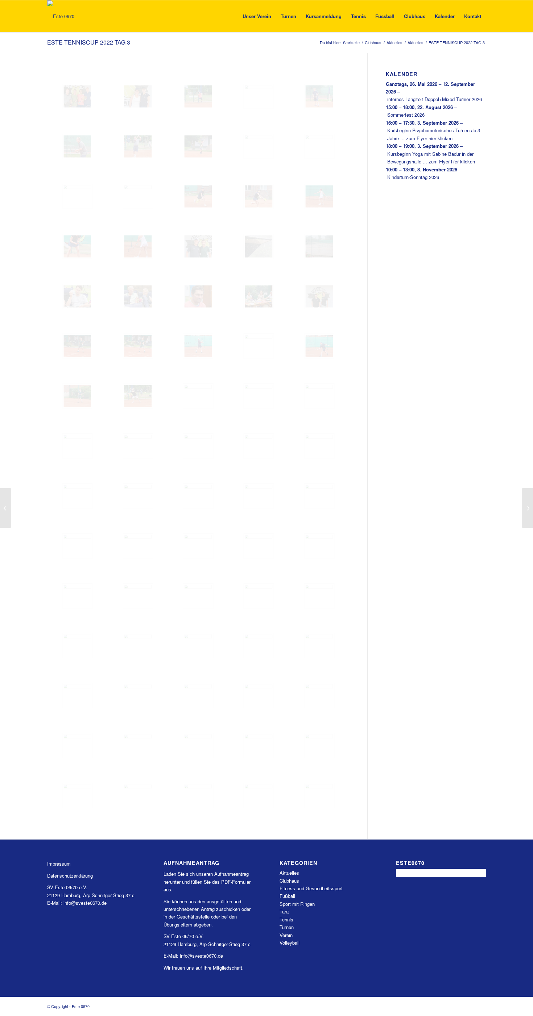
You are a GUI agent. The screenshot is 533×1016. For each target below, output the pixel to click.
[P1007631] (198, 796)
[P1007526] (138, 546)
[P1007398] (258, 96)
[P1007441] (77, 246)
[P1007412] (138, 146)
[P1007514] (77, 496)
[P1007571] (258, 646)
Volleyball (289, 942)
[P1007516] (138, 496)
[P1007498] (319, 396)
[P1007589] (77, 746)
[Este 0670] (60, 16)
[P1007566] (198, 646)
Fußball (287, 895)
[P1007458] (198, 296)
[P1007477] (319, 346)
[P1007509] (258, 446)
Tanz (285, 911)
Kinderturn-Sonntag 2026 (413, 177)
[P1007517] (198, 496)
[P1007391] (77, 96)
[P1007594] (138, 746)
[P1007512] (319, 446)
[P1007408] (319, 96)
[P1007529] (198, 546)
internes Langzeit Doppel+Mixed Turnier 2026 (434, 99)
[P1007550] (138, 596)
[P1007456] (138, 296)
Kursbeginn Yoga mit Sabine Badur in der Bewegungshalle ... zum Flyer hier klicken (431, 157)
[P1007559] (319, 596)
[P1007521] (77, 546)
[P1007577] (77, 696)
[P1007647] (319, 796)
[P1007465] (77, 346)
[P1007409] (77, 146)
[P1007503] (138, 446)
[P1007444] (138, 246)
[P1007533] (258, 546)
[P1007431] (258, 196)
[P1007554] (198, 596)
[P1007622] (77, 796)
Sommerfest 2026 (406, 114)
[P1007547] (77, 596)
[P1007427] (198, 196)
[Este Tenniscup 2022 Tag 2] (5, 508)
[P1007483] (138, 396)
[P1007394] (198, 96)
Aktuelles (289, 872)
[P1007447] (198, 246)
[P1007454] (77, 296)
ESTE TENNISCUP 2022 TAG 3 (88, 42)
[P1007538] (319, 546)
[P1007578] (138, 696)
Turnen (287, 927)
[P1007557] (258, 596)
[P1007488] (198, 396)
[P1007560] (77, 646)
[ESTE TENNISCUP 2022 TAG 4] (527, 508)
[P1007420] (319, 146)
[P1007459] (258, 296)
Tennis (286, 919)
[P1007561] (138, 646)
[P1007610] (319, 746)
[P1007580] (198, 696)
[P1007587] (319, 696)
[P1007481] (77, 396)
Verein (286, 935)
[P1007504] (198, 446)
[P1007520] (319, 496)
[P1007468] (138, 346)
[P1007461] (319, 296)
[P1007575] (319, 646)
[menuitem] (257, 16)
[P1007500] (77, 446)
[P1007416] (198, 146)
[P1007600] (198, 746)
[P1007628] (138, 796)
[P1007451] (258, 246)
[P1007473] (258, 346)
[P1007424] (138, 196)
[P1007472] (198, 346)
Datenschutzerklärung (70, 875)
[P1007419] (258, 146)
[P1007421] (77, 196)
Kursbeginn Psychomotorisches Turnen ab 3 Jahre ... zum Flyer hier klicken (433, 134)
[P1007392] (138, 96)
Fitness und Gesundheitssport (311, 888)
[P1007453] (319, 246)
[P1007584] (258, 696)
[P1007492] (258, 396)
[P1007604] (258, 746)
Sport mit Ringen (297, 903)
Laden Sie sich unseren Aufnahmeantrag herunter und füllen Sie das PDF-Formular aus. (207, 881)
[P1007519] (258, 496)
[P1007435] (319, 196)
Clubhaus (289, 880)
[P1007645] (258, 796)
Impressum (59, 863)
